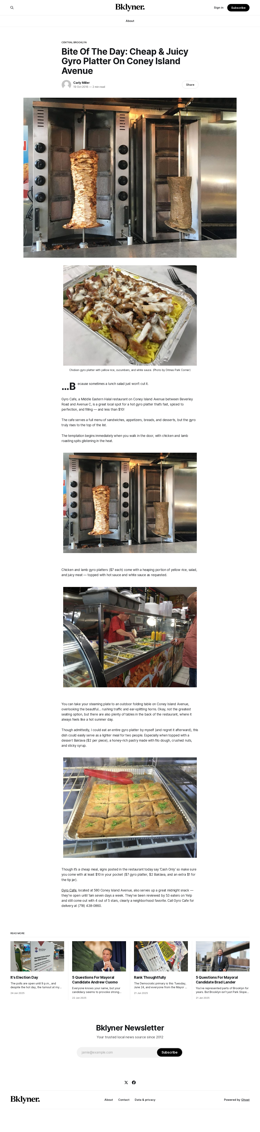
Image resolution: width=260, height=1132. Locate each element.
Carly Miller (81, 83)
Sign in (218, 7)
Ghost (245, 1100)
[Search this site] (12, 8)
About (130, 21)
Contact (123, 1100)
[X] (126, 1082)
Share (190, 84)
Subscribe (238, 8)
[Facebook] (134, 1082)
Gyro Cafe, (69, 890)
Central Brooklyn (74, 42)
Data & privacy (145, 1100)
